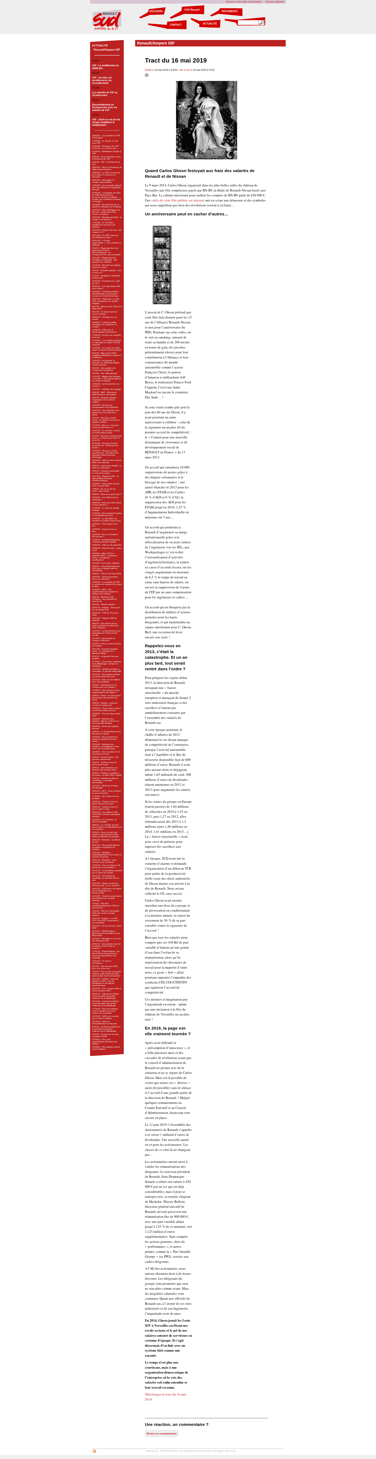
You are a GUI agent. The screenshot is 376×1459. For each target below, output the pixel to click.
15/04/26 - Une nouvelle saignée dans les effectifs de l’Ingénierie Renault (107, 187)
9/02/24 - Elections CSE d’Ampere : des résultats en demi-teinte (104, 599)
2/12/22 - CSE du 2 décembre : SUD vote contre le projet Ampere (106, 913)
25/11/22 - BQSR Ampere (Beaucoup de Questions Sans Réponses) (106, 933)
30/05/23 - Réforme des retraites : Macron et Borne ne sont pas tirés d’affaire (105, 721)
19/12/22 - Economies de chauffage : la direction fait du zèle (105, 878)
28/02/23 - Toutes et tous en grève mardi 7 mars (105, 808)
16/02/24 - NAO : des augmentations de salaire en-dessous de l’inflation (105, 591)
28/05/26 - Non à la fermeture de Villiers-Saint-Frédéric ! (107, 168)
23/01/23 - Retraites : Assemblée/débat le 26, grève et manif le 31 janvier (107, 854)
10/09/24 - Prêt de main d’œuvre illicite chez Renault (106, 461)
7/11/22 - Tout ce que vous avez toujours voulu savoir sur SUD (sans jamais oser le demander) (106, 973)
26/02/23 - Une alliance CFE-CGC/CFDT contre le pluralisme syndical (106, 814)
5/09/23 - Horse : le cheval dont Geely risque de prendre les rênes (106, 697)
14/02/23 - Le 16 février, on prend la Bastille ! (104, 820)
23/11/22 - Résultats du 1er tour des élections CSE (106, 939)
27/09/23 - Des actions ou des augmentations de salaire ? (105, 691)
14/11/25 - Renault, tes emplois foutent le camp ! (106, 266)
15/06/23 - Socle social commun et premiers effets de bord (106, 709)
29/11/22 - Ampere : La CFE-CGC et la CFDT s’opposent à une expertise (105, 920)
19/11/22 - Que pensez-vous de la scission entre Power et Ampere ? (106, 946)
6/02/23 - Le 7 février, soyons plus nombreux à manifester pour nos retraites (107, 827)
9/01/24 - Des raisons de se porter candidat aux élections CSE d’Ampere (105, 625)
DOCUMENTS (230, 11)
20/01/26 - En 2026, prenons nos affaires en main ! (105, 236)
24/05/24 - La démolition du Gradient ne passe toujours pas (106, 519)
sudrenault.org (151, 1451)
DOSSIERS (156, 11)
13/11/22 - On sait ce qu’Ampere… (101, 962)
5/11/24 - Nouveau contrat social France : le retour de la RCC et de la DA (106, 438)
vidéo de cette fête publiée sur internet (177, 200)
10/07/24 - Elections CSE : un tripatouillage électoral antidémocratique (105, 478)
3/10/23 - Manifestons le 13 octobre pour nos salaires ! (104, 686)
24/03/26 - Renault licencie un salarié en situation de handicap (106, 205)
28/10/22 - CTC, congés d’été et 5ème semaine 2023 (106, 989)
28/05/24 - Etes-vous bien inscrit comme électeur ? (106, 504)
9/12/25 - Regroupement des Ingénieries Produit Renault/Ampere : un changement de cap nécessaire (106, 251)
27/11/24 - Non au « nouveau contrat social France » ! (105, 426)
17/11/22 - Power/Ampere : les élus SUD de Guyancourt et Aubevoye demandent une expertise (105, 954)
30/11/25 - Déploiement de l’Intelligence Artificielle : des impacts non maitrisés (104, 260)
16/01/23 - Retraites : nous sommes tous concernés (104, 861)
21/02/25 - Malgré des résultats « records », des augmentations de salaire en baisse (106, 378)
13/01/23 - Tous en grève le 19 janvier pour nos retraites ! (106, 866)
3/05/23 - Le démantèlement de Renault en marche (106, 732)
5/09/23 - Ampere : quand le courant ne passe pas (105, 704)
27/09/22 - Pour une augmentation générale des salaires (104, 1041)
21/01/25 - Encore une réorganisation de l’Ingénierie (105, 406)
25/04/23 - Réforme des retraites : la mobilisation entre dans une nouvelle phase (105, 746)
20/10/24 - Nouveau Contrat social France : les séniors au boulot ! (105, 445)
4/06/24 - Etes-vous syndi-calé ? (106, 494)
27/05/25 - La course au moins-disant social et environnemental (106, 349)
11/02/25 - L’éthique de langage (106, 389)
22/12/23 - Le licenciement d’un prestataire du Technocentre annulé (106, 633)
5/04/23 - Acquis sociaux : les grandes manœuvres (105, 758)
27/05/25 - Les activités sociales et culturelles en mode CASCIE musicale (106, 342)
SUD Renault (192, 9)
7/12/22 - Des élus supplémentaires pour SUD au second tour (105, 905)
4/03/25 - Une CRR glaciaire (104, 373)
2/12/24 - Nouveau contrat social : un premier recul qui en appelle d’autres (106, 420)
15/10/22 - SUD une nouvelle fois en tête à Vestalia (105, 1017)
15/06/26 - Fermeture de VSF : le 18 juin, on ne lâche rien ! (106, 147)
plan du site (230, 1451)
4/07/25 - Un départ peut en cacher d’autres (105, 313)
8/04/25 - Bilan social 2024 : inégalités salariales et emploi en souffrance (106, 355)
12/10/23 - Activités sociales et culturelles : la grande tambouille (106, 670)
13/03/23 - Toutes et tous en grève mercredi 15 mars (105, 802)
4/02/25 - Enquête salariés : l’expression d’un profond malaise (104, 400)
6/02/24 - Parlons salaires (103, 604)
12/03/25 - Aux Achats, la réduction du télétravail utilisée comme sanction (105, 362)
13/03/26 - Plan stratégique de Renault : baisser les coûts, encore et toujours (106, 212)
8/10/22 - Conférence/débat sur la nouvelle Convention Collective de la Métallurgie (106, 1029)
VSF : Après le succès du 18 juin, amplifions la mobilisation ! (106, 122)
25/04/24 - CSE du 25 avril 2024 (106, 545)
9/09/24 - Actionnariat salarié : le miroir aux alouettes (106, 467)
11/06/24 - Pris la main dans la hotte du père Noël (105, 485)
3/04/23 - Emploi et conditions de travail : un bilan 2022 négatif (106, 774)
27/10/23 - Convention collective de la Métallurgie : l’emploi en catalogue (106, 664)
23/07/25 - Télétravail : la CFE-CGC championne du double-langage (106, 301)
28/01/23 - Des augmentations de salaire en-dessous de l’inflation (106, 847)
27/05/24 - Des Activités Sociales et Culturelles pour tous (107, 514)
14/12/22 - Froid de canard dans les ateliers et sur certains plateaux (106, 898)
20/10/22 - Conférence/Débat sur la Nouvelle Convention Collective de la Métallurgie (105, 1003)
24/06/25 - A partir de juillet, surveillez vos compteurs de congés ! (104, 324)
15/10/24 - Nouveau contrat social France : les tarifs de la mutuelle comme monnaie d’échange (105, 454)
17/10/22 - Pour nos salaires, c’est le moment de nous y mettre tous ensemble (105, 1011)
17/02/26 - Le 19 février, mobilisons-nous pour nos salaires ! (103, 224)
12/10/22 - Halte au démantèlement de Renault (104, 1022)
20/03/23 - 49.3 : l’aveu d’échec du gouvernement (106, 792)
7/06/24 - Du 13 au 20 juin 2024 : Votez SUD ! (104, 490)
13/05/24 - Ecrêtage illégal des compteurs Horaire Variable (106, 541)
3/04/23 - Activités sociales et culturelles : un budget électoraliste (105, 780)
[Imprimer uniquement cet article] (146, 76)
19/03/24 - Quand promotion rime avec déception (105, 578)
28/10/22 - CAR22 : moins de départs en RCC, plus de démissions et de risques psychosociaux (105, 982)
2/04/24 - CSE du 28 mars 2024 (106, 574)
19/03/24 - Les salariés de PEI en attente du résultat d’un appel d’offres (107, 584)
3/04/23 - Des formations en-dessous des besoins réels (105, 769)
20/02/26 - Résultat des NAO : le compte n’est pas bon (107, 218)
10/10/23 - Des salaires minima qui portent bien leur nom (106, 675)
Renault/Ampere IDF (107, 49)
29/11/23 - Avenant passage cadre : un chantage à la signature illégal (105, 651)
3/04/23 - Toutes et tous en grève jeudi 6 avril (104, 763)
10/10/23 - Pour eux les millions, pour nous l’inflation (106, 681)
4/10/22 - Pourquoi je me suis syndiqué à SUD (105, 1035)
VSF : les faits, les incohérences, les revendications (102, 80)
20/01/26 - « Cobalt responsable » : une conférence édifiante (106, 243)
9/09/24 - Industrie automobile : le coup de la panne (106, 472)
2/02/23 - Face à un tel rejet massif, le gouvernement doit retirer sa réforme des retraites (105, 834)
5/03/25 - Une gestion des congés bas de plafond (104, 369)
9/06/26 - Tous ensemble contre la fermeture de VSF (106, 158)
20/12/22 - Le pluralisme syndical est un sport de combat (107, 871)
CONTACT (176, 24)
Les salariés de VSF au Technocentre (105, 94)
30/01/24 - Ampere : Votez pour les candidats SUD (106, 608)
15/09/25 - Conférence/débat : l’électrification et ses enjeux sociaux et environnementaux (106, 293)
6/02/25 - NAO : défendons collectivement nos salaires (104, 393)
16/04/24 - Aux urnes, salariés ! (106, 563)
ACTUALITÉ (210, 23)
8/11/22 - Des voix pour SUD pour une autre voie (105, 967)
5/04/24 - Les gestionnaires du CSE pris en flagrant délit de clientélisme (106, 568)
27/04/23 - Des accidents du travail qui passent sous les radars (105, 739)
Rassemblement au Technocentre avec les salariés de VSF (104, 107)
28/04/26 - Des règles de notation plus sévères (103, 181)
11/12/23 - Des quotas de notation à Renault (103, 639)
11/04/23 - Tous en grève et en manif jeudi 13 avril (106, 753)
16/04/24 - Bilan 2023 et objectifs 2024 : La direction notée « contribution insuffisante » (104, 556)
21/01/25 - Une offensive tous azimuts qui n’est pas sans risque (105, 412)
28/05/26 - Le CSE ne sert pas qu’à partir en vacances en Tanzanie (106, 174)
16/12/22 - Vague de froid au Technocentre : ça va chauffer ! (106, 884)
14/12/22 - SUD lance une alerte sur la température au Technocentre (106, 890)
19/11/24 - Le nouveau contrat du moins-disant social (106, 431)
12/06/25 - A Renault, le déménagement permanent (104, 331)
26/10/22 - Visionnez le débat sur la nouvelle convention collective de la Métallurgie (105, 996)
